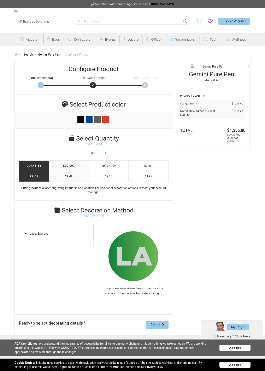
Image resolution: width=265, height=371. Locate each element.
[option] (211, 66)
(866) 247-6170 (162, 4)
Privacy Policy (154, 367)
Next (156, 324)
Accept (235, 348)
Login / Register (234, 21)
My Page (237, 327)
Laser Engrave (39, 233)
